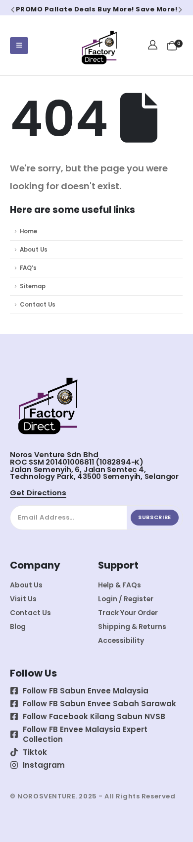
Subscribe (154, 517)
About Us (34, 250)
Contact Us (37, 305)
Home (28, 231)
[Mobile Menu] (19, 45)
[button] (12, 9)
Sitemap (33, 286)
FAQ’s (28, 268)
